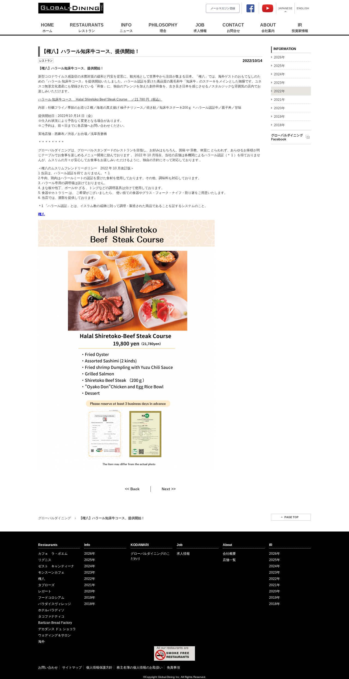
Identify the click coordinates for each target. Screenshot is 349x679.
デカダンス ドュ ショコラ (57, 629)
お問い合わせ (48, 667)
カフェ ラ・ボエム (53, 554)
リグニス (44, 560)
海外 (41, 641)
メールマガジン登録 (222, 8)
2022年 (89, 579)
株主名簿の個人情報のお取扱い (140, 667)
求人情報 (183, 554)
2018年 (89, 604)
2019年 (89, 598)
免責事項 (173, 667)
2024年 (89, 566)
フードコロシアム (51, 598)
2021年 (89, 585)
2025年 (89, 560)
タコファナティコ (51, 616)
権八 (41, 579)
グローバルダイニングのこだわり (150, 556)
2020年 (89, 591)
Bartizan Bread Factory (55, 623)
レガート (44, 591)
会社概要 (229, 554)
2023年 (89, 572)
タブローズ (46, 585)
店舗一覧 (229, 560)
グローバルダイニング (54, 518)
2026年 (89, 554)
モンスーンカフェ (51, 572)
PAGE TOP (291, 517)
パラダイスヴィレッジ (54, 604)
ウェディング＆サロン (54, 635)
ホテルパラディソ (51, 610)
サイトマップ (72, 667)
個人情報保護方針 (99, 667)
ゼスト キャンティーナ (56, 566)
